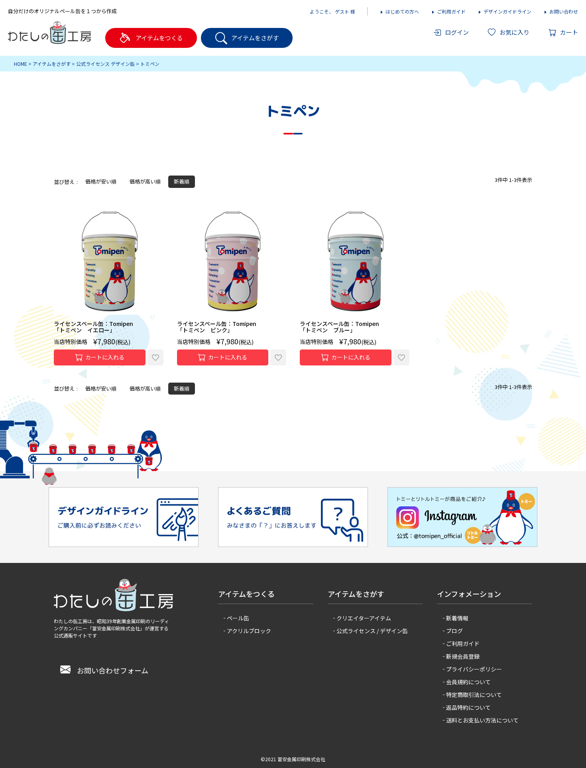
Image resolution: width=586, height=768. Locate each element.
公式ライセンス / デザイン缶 (372, 631)
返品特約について (468, 707)
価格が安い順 (100, 181)
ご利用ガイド (451, 11)
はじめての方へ (402, 11)
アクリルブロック (249, 631)
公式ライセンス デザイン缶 (105, 63)
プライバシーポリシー (474, 669)
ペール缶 (238, 618)
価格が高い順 (145, 181)
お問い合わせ (563, 11)
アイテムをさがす (52, 63)
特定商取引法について (474, 695)
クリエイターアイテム (363, 618)
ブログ (454, 631)
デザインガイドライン (507, 11)
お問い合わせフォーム (112, 670)
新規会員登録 (463, 656)
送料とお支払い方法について (482, 720)
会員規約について (468, 682)
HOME (20, 63)
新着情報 (457, 618)
